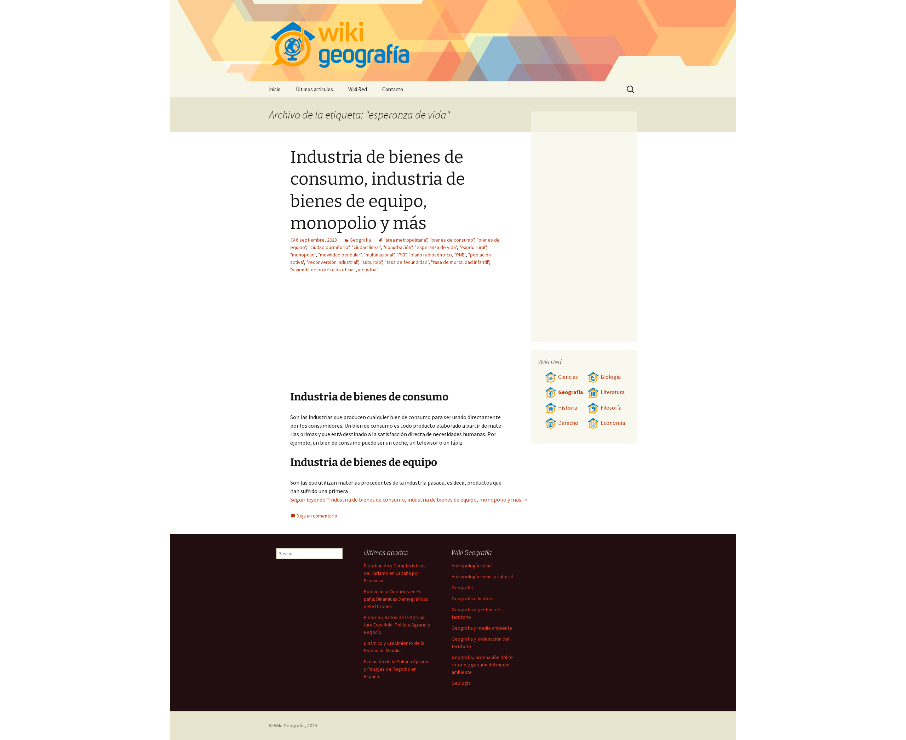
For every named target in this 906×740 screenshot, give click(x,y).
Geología (461, 683)
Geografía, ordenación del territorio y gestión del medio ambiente (483, 664)
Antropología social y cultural (482, 576)
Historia (567, 407)
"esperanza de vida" (436, 247)
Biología (611, 377)
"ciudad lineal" (366, 247)
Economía (613, 423)
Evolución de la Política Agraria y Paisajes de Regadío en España (396, 669)
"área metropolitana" (405, 240)
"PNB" (460, 255)
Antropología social (472, 565)
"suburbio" (371, 262)
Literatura (613, 392)
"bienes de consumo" (452, 240)
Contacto (392, 89)
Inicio (275, 89)
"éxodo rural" (472, 247)
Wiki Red (357, 89)
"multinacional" (379, 255)
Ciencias (568, 377)
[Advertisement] (441, 337)
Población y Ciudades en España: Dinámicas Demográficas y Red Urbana (396, 598)
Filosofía (611, 407)
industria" (368, 269)
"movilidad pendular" (339, 255)
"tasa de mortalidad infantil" (460, 262)
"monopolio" (303, 255)
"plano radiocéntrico (430, 255)
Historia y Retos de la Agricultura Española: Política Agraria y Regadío (397, 624)
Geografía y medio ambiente (482, 628)
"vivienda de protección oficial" (323, 269)
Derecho (568, 423)
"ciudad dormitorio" (329, 247)
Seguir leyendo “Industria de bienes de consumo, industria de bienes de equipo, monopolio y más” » (408, 499)
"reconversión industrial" (332, 262)
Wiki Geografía (289, 725)
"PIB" (401, 255)
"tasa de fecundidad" (407, 262)
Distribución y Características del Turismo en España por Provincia (395, 573)
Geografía (360, 240)
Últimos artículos (314, 89)
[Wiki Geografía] (453, 40)
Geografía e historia (473, 598)
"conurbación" (397, 247)
